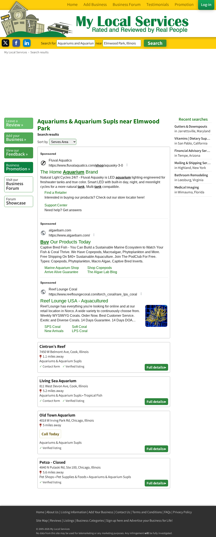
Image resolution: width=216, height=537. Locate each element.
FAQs (167, 512)
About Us (52, 512)
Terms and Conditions (147, 512)
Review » (14, 123)
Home (40, 512)
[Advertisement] (108, 85)
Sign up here (114, 520)
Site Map (42, 520)
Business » (16, 137)
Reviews (55, 520)
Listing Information (73, 512)
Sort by (42, 141)
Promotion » (18, 167)
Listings (68, 520)
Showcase (16, 201)
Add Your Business (101, 512)
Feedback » (17, 152)
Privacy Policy (182, 512)
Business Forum (14, 184)
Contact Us (122, 512)
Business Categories (90, 520)
